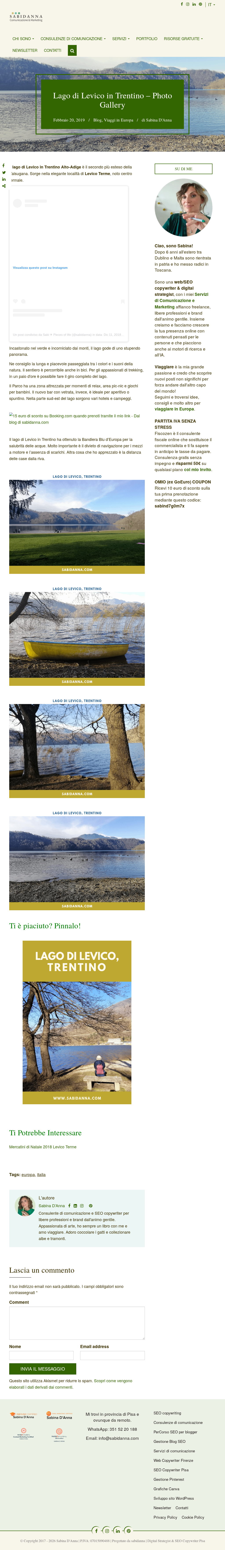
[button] (72, 50)
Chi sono (22, 38)
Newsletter (25, 50)
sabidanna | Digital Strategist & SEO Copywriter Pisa (168, 1540)
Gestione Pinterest (169, 1479)
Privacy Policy (165, 1517)
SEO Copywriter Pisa (171, 1469)
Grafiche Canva (166, 1488)
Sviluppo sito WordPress (174, 1498)
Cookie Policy (193, 1517)
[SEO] (59, 1435)
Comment (19, 1302)
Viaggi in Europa (118, 120)
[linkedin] (118, 1531)
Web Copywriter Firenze (173, 1460)
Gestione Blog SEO (169, 1441)
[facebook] (182, 4)
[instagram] (188, 4)
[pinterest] (200, 4)
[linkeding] (194, 4)
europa (28, 1174)
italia (41, 1174)
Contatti (52, 50)
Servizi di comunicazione (174, 1450)
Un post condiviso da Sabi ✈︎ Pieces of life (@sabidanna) (52, 334)
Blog (97, 120)
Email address (94, 1346)
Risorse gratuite (182, 38)
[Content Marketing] (23, 1433)
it (210, 4)
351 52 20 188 (123, 1429)
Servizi (119, 38)
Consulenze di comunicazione (72, 38)
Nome (15, 1346)
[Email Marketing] (59, 1414)
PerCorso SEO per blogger (175, 1431)
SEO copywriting (167, 1413)
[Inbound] (23, 1414)
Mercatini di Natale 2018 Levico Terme (42, 1146)
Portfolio (146, 38)
